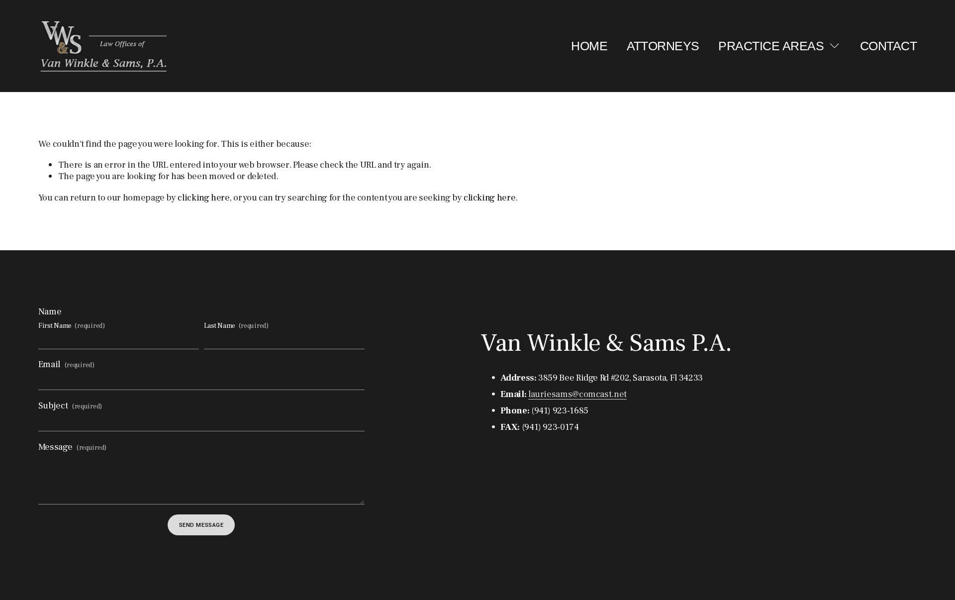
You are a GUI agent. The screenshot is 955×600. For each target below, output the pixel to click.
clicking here (203, 197)
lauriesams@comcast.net (577, 394)
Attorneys (663, 46)
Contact (888, 46)
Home (589, 46)
